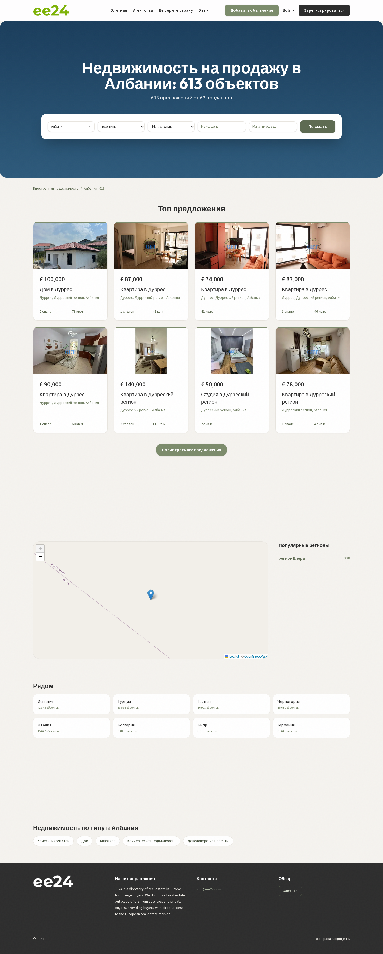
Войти (289, 10)
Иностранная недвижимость (55, 188)
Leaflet (233, 656)
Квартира (107, 841)
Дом (84, 841)
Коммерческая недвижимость (151, 841)
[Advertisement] (189, 492)
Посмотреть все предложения (191, 450)
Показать (317, 126)
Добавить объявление (251, 10)
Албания (90, 188)
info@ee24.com (209, 889)
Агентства (143, 10)
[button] (150, 594)
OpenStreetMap (255, 656)
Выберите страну (176, 10)
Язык (203, 10)
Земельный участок (53, 841)
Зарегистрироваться (324, 10)
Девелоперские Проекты (208, 841)
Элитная (118, 10)
